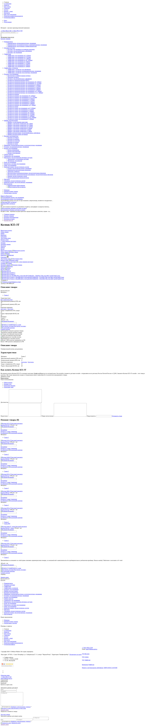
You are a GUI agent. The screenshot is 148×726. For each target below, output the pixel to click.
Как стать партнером (10, 14)
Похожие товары (6, 265)
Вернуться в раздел (6, 250)
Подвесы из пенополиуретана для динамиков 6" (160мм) (24, 88)
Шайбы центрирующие (11, 591)
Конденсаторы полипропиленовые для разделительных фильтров (27, 173)
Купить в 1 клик (16, 324)
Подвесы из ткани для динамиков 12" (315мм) (21, 114)
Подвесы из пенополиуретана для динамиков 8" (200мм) (24, 89)
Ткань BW (7, 523)
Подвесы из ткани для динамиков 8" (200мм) (21, 119)
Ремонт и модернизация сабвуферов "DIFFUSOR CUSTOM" (100, 667)
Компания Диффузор (88, 664)
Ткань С (6, 295)
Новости (6, 5)
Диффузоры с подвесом (11, 588)
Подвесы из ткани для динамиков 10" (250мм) (21, 113)
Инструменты (8, 614)
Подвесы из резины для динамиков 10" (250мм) (21, 96)
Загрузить (3, 309)
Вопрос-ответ (5, 260)
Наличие (3, 266)
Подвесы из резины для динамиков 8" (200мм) (21, 103)
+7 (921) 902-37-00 (87, 647)
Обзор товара (5, 252)
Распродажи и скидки (10, 193)
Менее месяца (8, 382)
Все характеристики (7, 299)
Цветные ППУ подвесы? (8, 203)
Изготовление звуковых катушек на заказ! (13, 210)
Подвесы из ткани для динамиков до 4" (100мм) (22, 108)
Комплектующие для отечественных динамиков (18, 612)
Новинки (7, 190)
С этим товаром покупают (8, 262)
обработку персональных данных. (21, 707)
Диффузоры (7, 586)
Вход (5, 20)
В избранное (4, 433)
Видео (3, 269)
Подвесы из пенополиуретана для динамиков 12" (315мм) (24, 83)
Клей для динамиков (10, 603)
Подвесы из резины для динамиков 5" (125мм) (21, 100)
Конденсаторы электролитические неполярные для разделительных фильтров (30, 174)
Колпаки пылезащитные (11, 592)
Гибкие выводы (8, 599)
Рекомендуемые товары (11, 191)
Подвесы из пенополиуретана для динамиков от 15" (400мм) (25, 92)
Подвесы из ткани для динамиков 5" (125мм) (21, 109)
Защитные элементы (14, 171)
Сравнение (14, 431)
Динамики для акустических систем (14, 611)
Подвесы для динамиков (11, 589)
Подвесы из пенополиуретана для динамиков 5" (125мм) (24, 86)
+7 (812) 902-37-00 (6, 677)
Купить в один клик (20, 708)
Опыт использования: (7, 379)
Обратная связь (5, 675)
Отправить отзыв (117, 416)
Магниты (7, 609)
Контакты (7, 13)
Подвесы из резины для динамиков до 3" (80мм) (22, 105)
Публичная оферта (9, 17)
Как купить (7, 6)
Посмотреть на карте (75, 654)
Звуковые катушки (9, 585)
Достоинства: (5, 402)
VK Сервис (85, 657)
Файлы (3, 268)
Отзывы (3, 263)
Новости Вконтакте (6, 196)
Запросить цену (16, 723)
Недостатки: (4, 416)
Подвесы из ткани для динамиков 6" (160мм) (21, 111)
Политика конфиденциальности (13, 16)
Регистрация (7, 22)
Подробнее (4, 430)
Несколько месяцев (9, 385)
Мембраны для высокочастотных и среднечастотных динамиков (23, 594)
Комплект (4, 255)
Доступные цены (6, 258)
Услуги (6, 10)
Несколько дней (8, 387)
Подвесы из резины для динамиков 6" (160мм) (21, 102)
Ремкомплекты (8, 583)
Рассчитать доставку (20, 326)
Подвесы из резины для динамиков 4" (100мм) (21, 99)
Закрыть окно (5, 577)
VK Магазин (85, 654)
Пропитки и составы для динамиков (14, 605)
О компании (7, 3)
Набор (3, 253)
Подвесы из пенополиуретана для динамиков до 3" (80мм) (25, 91)
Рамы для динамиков (10, 606)
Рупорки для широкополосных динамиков (16, 595)
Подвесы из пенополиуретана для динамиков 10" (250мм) (24, 82)
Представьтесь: (91, 416)
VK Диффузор (86, 660)
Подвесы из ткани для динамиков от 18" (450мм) (22, 117)
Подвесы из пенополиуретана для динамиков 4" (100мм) (24, 85)
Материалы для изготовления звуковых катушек (18, 602)
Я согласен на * (16, 707)
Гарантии (7, 8)
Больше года (7, 384)
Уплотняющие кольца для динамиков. (12, 199)
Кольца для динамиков (10, 597)
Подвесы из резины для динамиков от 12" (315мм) (22, 97)
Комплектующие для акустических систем (16, 608)
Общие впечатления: (47, 416)
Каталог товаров (5, 39)
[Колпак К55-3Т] (6, 271)
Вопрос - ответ (8, 11)
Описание (4, 257)
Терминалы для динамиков (12, 600)
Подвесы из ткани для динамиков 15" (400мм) (21, 116)
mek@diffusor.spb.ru (91, 649)
